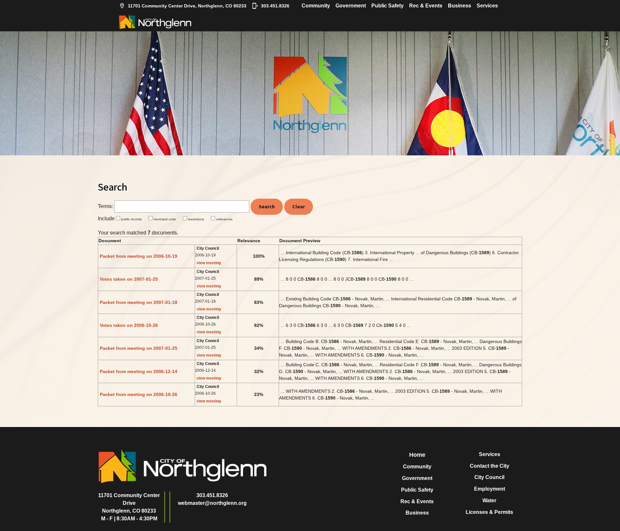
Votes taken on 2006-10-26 (129, 325)
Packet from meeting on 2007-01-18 (138, 302)
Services (487, 5)
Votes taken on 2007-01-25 (129, 279)
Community (316, 5)
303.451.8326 (275, 5)
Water (489, 500)
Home (417, 455)
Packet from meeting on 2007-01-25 (138, 348)
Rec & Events (425, 5)
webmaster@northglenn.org (212, 503)
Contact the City (489, 466)
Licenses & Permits (489, 512)
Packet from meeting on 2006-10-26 (138, 394)
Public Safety (387, 5)
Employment (489, 489)
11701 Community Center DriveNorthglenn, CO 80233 (129, 503)
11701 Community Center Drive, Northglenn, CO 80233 (187, 5)
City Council (489, 477)
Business (459, 5)
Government (351, 5)
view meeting (209, 263)
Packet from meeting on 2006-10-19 (138, 256)
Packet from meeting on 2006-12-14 (138, 371)
